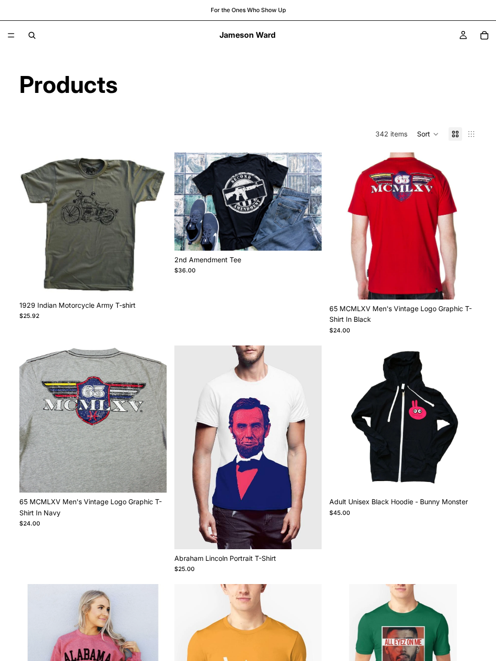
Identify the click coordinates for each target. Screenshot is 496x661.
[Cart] (484, 35)
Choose (159, 281)
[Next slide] (152, 224)
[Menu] (11, 35)
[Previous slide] (33, 224)
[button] (428, 134)
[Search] (32, 35)
